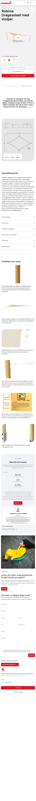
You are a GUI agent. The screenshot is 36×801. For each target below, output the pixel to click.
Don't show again (18, 692)
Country (3, 679)
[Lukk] (33, 669)
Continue (18, 687)
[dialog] (18, 400)
